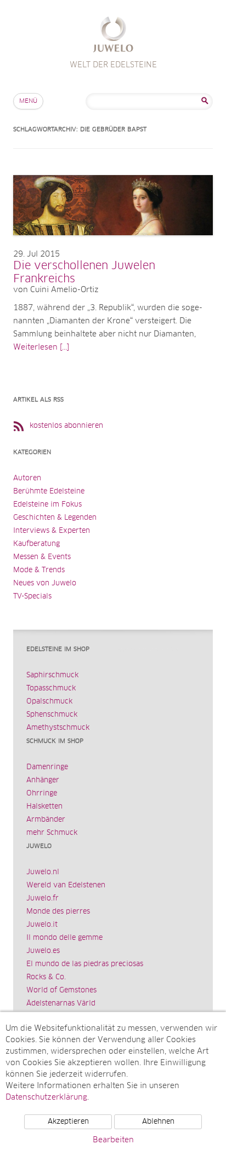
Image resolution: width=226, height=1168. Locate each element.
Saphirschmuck (52, 675)
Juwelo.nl (42, 872)
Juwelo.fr (42, 898)
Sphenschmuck (51, 714)
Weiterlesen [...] (41, 347)
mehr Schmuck (51, 832)
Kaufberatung (36, 544)
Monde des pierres (58, 911)
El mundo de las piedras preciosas (84, 964)
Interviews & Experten (51, 530)
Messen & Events (42, 557)
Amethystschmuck (57, 727)
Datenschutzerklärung (46, 1097)
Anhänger (42, 780)
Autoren (27, 478)
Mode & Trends (39, 570)
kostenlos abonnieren (66, 425)
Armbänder (45, 819)
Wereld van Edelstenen (65, 885)
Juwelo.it (42, 924)
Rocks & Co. (46, 977)
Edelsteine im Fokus (47, 504)
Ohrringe (41, 793)
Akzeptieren (68, 1121)
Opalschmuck (49, 701)
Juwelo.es (43, 951)
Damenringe (47, 767)
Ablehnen (158, 1121)
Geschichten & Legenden (55, 517)
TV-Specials (32, 596)
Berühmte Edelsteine (48, 491)
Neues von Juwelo (44, 583)
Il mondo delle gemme (64, 938)
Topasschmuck (51, 688)
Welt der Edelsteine (113, 36)
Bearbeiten (113, 1140)
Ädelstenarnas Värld (60, 1003)
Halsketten (44, 806)
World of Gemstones (61, 990)
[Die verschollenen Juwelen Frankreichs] (113, 246)
